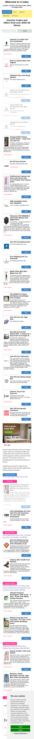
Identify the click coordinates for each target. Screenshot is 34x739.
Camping (17, 476)
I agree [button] (20, 726)
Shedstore (16, 590)
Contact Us (6, 735)
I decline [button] (20, 730)
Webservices (6, 15)
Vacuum (22, 476)
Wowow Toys (9, 537)
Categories (22, 12)
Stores (15, 12)
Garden (13, 476)
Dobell (21, 648)
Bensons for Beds (20, 585)
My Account (15, 15)
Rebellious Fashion (7, 648)
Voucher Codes (7, 12)
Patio (26, 476)
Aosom (21, 535)
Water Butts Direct (12, 588)
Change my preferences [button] (20, 733)
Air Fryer (5, 476)
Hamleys (17, 535)
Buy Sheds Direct (22, 588)
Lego (9, 476)
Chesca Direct (22, 646)
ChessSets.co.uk (17, 537)
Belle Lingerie (16, 648)
